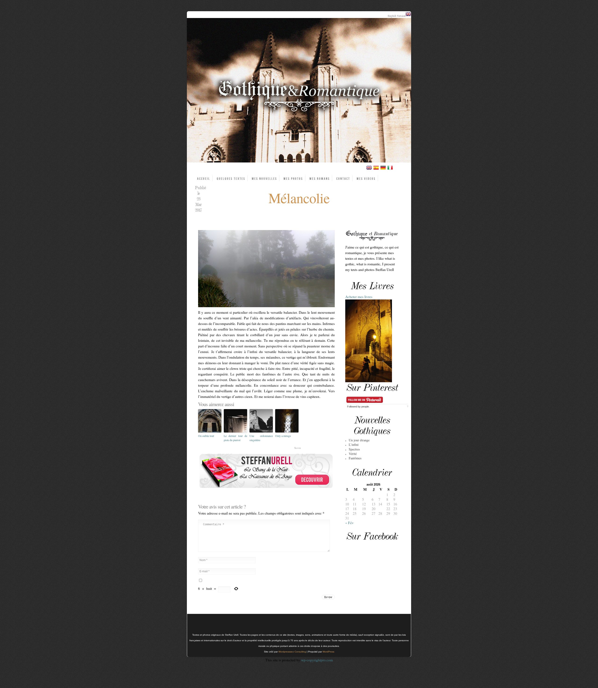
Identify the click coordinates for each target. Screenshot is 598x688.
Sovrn (297, 448)
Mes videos (366, 179)
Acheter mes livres (358, 296)
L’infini (354, 444)
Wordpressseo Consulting (292, 651)
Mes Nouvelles (264, 179)
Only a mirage (283, 436)
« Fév (349, 522)
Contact (343, 179)
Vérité (353, 453)
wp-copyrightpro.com (317, 660)
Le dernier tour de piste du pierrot (235, 438)
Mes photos (293, 179)
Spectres (354, 449)
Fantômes (355, 458)
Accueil (203, 179)
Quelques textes (231, 179)
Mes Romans (320, 179)
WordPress (328, 651)
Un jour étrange (359, 440)
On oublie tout (206, 436)
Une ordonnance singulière (261, 438)
